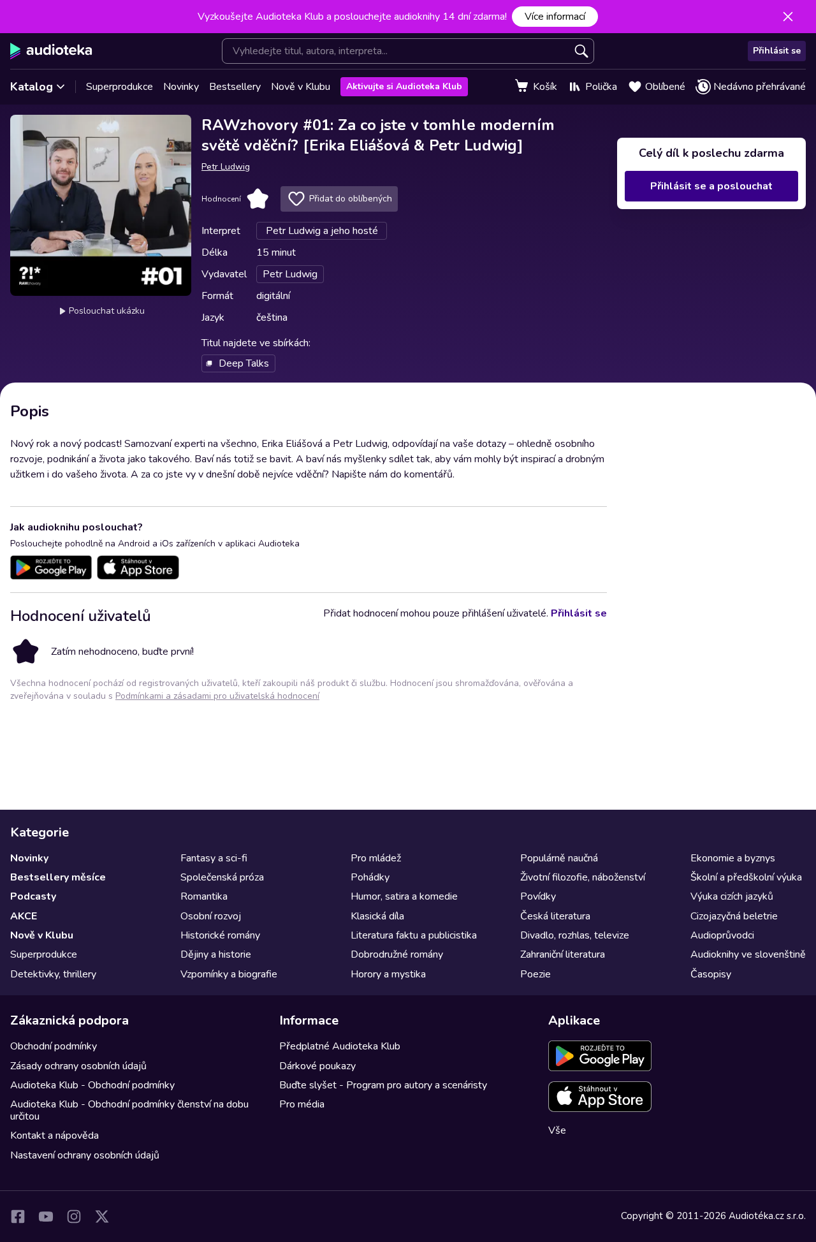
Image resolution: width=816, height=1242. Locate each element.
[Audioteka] (51, 51)
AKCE (23, 916)
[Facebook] (18, 1216)
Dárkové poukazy (317, 1066)
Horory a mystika (388, 974)
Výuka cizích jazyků (731, 896)
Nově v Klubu (300, 87)
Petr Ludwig (225, 167)
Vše (557, 1130)
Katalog (31, 86)
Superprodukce (119, 87)
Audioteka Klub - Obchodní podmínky (92, 1085)
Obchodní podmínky (53, 1046)
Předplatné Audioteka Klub (339, 1046)
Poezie (535, 974)
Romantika (204, 896)
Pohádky (370, 877)
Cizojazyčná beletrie (734, 916)
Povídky (538, 896)
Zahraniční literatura (562, 954)
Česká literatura (555, 916)
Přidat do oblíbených (350, 199)
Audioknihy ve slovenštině (748, 954)
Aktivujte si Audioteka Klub (404, 86)
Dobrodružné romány (397, 954)
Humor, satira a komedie (404, 896)
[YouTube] (46, 1216)
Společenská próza (222, 877)
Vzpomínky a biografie (228, 974)
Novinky (181, 87)
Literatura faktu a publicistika (414, 935)
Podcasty (33, 896)
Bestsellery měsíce (58, 877)
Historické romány (220, 935)
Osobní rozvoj (210, 916)
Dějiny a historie (215, 954)
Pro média (301, 1104)
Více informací (555, 17)
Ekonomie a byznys (732, 858)
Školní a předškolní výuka (746, 877)
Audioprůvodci (722, 935)
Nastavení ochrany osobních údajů (84, 1155)
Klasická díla (377, 916)
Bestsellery (235, 87)
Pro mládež (376, 858)
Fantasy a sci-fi (213, 858)
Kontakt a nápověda (54, 1136)
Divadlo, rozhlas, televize (574, 935)
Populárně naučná (559, 858)
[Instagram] (74, 1216)
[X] (102, 1216)
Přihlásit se (777, 51)
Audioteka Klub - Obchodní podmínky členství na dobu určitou (129, 1110)
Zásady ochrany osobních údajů (78, 1066)
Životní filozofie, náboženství (582, 877)
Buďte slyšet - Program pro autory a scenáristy (383, 1085)
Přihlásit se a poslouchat (711, 186)
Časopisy (710, 974)
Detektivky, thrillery (53, 974)
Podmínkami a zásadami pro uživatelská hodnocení (217, 696)
